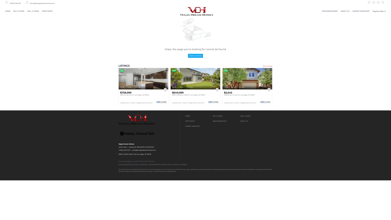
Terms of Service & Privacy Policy (129, 164)
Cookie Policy (144, 164)
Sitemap (175, 164)
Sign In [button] (383, 11)
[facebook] (369, 3)
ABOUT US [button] (345, 11)
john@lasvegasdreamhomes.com (144, 150)
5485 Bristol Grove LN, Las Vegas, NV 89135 (239, 95)
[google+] (382, 3)
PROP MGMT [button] (47, 11)
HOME (7, 11)
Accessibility (183, 164)
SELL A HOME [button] (33, 11)
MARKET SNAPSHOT (361, 11)
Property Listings (167, 164)
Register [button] (376, 11)
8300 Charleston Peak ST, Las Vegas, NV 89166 (188, 95)
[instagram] (378, 3)
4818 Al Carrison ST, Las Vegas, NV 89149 (134, 95)
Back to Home (195, 56)
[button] (198, 116)
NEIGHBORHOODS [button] (330, 11)
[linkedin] (373, 3)
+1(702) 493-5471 (124, 150)
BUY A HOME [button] (18, 11)
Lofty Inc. (129, 161)
